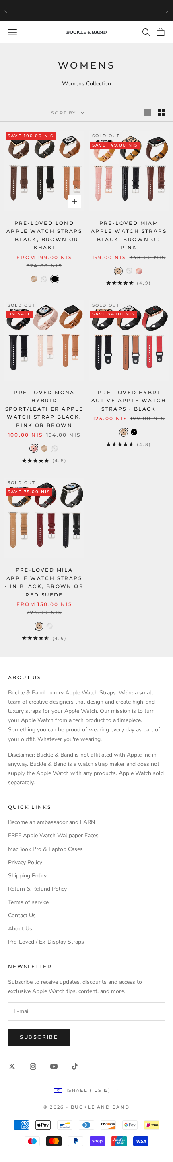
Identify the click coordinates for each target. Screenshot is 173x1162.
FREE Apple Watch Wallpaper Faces (53, 835)
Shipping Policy (27, 875)
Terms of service (28, 902)
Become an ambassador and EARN (51, 822)
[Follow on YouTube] (54, 1066)
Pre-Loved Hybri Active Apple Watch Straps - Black (128, 400)
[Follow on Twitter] (12, 1066)
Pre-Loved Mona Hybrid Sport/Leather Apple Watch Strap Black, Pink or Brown (44, 408)
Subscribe (39, 1037)
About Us (20, 928)
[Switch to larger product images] (147, 112)
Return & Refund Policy (37, 889)
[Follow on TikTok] (75, 1066)
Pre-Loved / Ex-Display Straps (46, 942)
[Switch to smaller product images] (161, 112)
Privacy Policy (25, 862)
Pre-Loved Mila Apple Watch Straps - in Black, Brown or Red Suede (44, 582)
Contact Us (22, 915)
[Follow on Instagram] (33, 1066)
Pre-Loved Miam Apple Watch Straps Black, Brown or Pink (129, 235)
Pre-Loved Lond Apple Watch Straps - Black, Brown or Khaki (44, 235)
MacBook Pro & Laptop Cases (45, 849)
